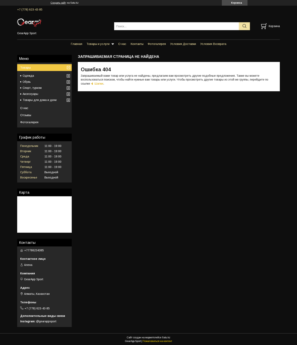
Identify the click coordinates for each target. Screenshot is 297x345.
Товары (25, 67)
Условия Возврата (213, 44)
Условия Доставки (183, 44)
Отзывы (25, 115)
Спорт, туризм (32, 87)
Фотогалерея (157, 44)
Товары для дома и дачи (40, 100)
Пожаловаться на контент (157, 341)
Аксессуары (30, 94)
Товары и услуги (98, 44)
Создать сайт (58, 2)
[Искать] (244, 26)
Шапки (98, 83)
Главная (76, 44)
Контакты (137, 44)
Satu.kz (166, 337)
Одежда (28, 75)
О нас (122, 44)
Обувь (27, 81)
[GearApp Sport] (63, 22)
